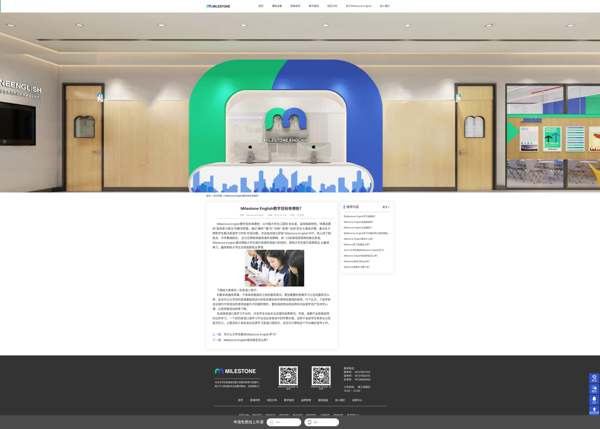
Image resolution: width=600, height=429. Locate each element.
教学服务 (314, 5)
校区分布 (332, 5)
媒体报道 (323, 400)
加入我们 (385, 5)
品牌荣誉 (306, 400)
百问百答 (217, 195)
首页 (260, 5)
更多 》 (386, 207)
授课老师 (295, 5)
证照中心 (357, 400)
